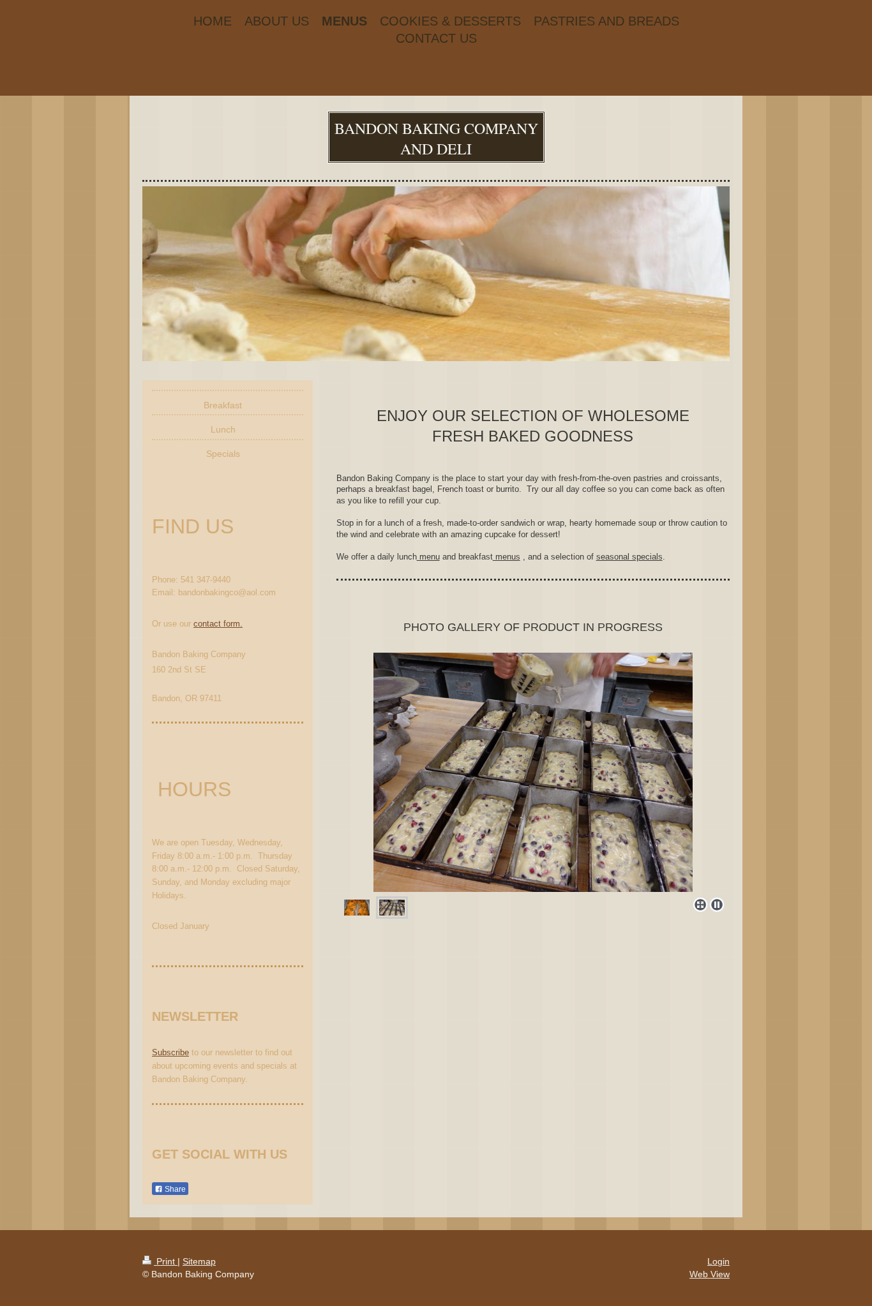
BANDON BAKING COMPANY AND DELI (436, 138)
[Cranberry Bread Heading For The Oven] (533, 772)
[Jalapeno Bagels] (357, 908)
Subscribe (170, 1052)
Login (718, 1261)
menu (428, 556)
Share (174, 1189)
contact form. (218, 623)
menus (506, 556)
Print (165, 1261)
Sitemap (199, 1261)
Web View (709, 1274)
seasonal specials (629, 556)
